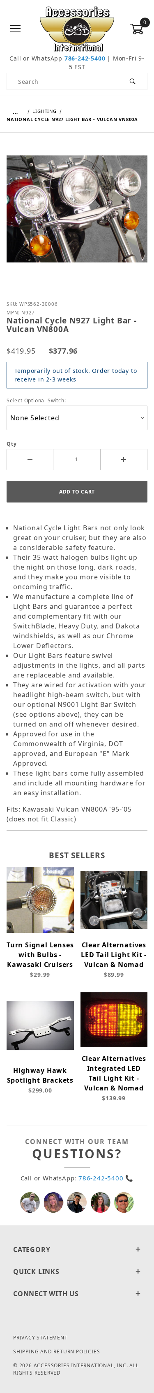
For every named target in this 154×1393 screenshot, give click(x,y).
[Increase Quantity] (124, 459)
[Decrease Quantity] (30, 459)
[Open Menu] (16, 29)
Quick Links (36, 1271)
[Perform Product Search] (133, 81)
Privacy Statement (40, 1337)
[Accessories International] (77, 28)
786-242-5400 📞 (105, 1178)
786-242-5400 (85, 58)
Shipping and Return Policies (56, 1351)
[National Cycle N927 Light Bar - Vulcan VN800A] (77, 215)
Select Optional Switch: (36, 400)
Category (31, 1249)
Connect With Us (46, 1293)
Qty (11, 443)
